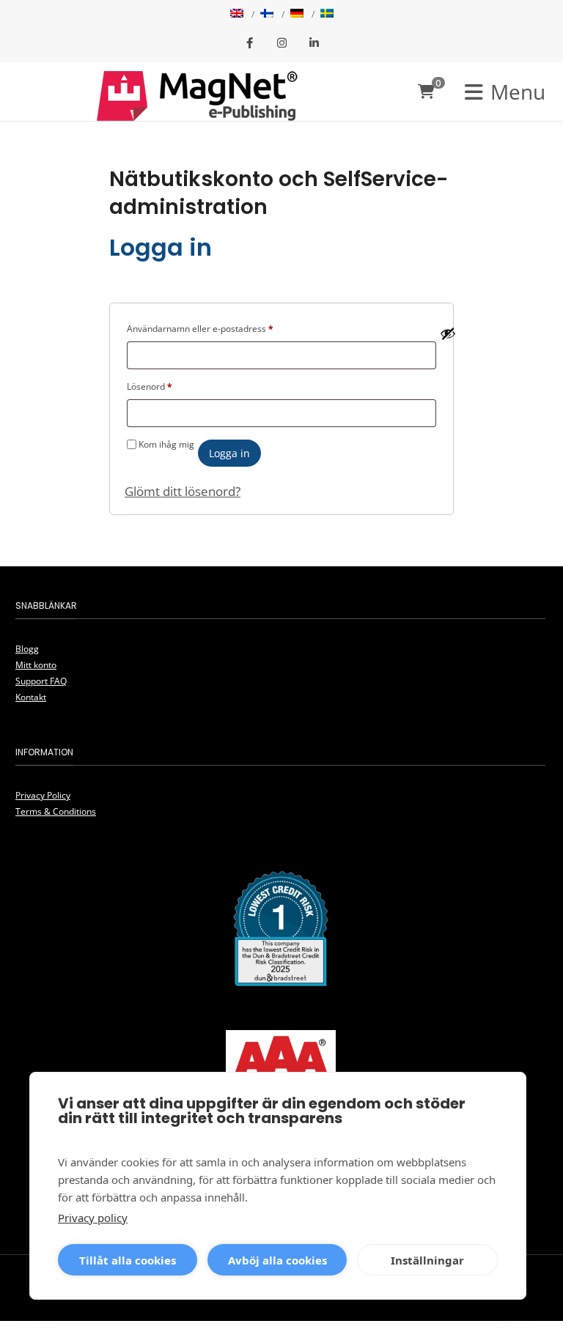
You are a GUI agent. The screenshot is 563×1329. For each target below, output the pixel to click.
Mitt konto (35, 665)
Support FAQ (41, 681)
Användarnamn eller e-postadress (200, 328)
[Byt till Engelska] (236, 14)
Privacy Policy (42, 795)
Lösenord (149, 386)
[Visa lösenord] (448, 333)
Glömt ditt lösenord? (182, 491)
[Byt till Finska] (266, 14)
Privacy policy (93, 1217)
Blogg (27, 649)
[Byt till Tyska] (296, 14)
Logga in (229, 453)
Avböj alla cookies (277, 1260)
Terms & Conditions (55, 811)
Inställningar (427, 1260)
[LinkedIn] (313, 44)
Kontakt (30, 697)
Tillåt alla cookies (127, 1260)
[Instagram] (281, 44)
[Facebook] (249, 44)
